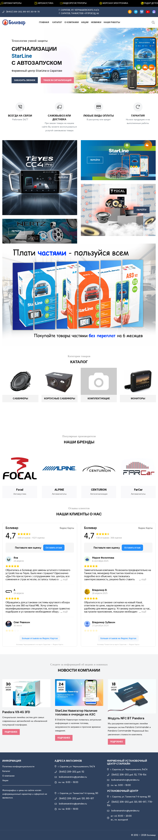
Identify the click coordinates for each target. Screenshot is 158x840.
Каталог (57, 22)
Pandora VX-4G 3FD (16, 712)
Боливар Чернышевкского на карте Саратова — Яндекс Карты (39, 644)
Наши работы (112, 22)
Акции (85, 22)
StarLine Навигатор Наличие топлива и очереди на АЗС (76, 712)
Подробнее (11, 731)
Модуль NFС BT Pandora (126, 718)
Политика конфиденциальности (18, 766)
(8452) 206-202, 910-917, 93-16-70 (23, 11)
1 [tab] (76, 87)
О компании (71, 22)
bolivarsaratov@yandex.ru (73, 776)
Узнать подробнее (90, 69)
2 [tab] (79, 87)
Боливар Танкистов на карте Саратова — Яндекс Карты (118, 644)
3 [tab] (82, 87)
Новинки (96, 22)
